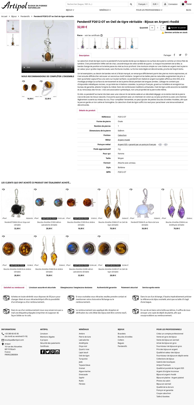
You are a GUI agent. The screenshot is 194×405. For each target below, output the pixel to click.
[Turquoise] (132, 43)
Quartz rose (84, 349)
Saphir (81, 377)
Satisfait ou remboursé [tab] (14, 287)
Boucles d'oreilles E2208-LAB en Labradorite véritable (81, 270)
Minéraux (104, 10)
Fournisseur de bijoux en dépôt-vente (172, 355)
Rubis (81, 381)
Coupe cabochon (164, 393)
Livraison (44, 333)
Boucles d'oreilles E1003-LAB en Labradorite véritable (49, 223)
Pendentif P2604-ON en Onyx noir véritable (17, 223)
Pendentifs (122, 346)
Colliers (121, 340)
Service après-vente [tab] (151, 287)
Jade (81, 362)
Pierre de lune (85, 337)
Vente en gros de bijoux (167, 337)
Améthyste (83, 343)
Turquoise (83, 359)
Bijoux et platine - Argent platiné (170, 377)
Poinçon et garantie (165, 390)
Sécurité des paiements (50, 343)
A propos (44, 340)
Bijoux (69, 10)
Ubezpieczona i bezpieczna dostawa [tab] (76, 287)
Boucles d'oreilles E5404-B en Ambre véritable (49, 270)
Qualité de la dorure (165, 387)
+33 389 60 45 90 (12, 333)
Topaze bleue (84, 365)
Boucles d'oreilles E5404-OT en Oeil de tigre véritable (113, 223)
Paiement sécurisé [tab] (129, 287)
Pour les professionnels (148, 10)
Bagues (121, 343)
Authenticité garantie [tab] (107, 287)
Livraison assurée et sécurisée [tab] (42, 287)
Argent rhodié (124, 140)
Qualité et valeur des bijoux (168, 352)
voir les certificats (94, 35)
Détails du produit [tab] (87, 110)
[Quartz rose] (107, 43)
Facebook (42, 352)
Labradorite (84, 340)
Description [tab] (84, 55)
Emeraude (83, 374)
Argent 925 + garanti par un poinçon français (137, 144)
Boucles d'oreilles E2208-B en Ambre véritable (17, 270)
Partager (174, 55)
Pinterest (186, 55)
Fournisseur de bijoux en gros (169, 346)
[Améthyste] (83, 43)
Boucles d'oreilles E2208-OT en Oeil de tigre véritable (113, 270)
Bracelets (122, 333)
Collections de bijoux (165, 359)
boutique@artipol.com (14, 340)
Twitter (47, 352)
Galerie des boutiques (166, 362)
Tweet (180, 55)
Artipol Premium (164, 365)
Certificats (44, 346)
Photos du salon (163, 381)
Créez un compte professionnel (170, 333)
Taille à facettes (163, 396)
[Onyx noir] (95, 43)
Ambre (82, 333)
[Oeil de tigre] (120, 43)
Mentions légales (47, 337)
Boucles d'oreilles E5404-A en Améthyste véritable (177, 223)
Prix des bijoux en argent (167, 349)
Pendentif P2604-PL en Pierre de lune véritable (145, 223)
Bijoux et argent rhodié (166, 374)
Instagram (57, 352)
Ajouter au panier (177, 27)
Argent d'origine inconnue (168, 371)
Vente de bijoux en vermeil (168, 340)
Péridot (82, 384)
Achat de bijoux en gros (166, 343)
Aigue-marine (84, 371)
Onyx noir (83, 346)
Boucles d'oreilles (125, 337)
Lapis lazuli (83, 352)
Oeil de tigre (84, 355)
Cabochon (122, 135)
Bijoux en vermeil (164, 384)
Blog (188, 10)
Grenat (82, 368)
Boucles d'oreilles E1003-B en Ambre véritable (81, 223)
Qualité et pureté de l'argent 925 (170, 368)
